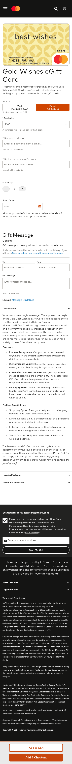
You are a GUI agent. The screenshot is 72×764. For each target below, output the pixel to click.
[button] (5, 8)
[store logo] (15, 8)
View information (59, 720)
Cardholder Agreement (40, 695)
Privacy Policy (32, 532)
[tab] (36, 308)
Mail (19, 107)
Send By (6, 101)
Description (9, 308)
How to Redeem (12, 475)
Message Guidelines (23, 300)
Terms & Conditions (13, 482)
